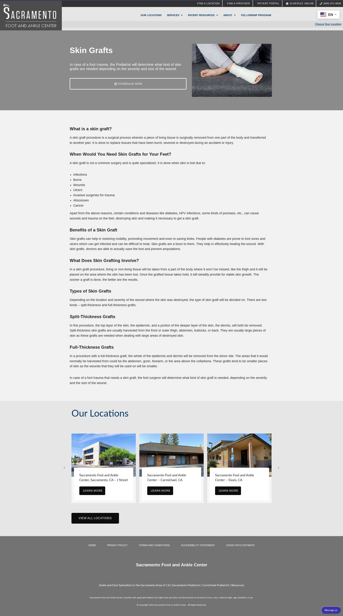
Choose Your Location (328, 24)
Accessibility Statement (198, 545)
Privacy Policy (117, 545)
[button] (64, 468)
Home (92, 545)
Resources (237, 585)
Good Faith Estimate (240, 545)
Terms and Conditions (154, 545)
